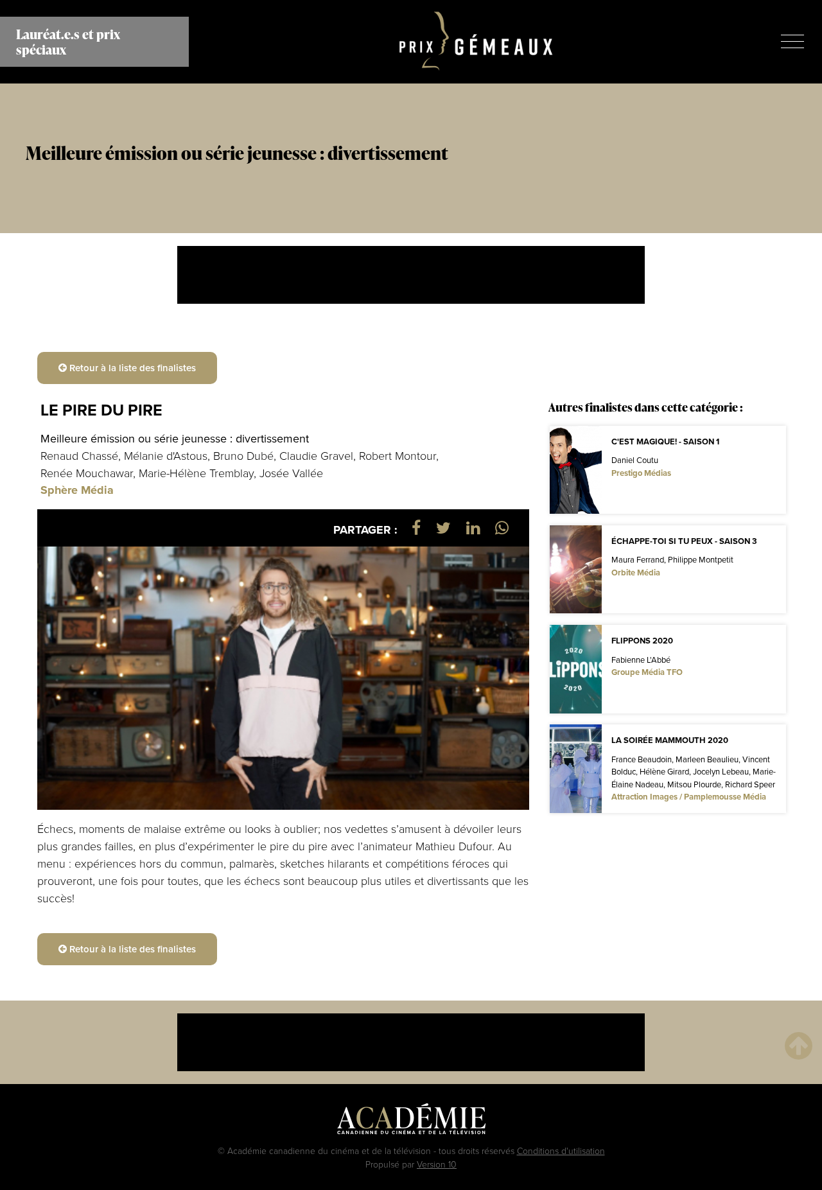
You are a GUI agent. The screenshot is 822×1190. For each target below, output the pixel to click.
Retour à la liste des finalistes (131, 367)
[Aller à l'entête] (798, 1045)
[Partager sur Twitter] (443, 527)
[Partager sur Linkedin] (473, 527)
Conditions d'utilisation (561, 1150)
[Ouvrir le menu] (792, 41)
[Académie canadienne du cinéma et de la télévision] (411, 1121)
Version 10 (437, 1164)
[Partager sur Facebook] (416, 527)
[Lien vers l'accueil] (476, 41)
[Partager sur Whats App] (502, 527)
